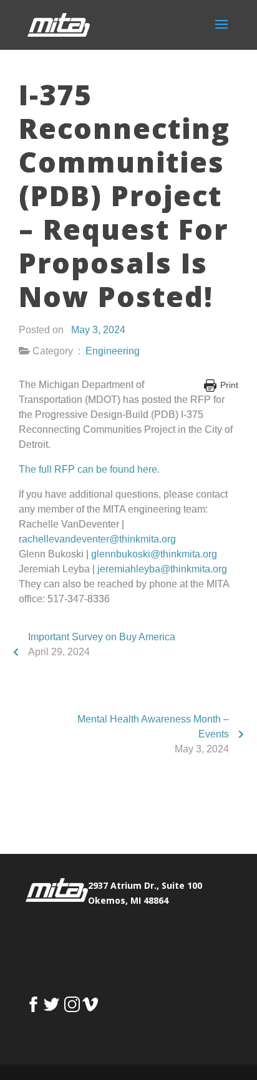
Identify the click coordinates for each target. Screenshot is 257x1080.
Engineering (112, 351)
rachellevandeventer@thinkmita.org (97, 539)
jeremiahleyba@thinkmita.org (162, 569)
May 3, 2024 (98, 329)
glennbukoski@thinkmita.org (154, 554)
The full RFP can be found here (88, 469)
